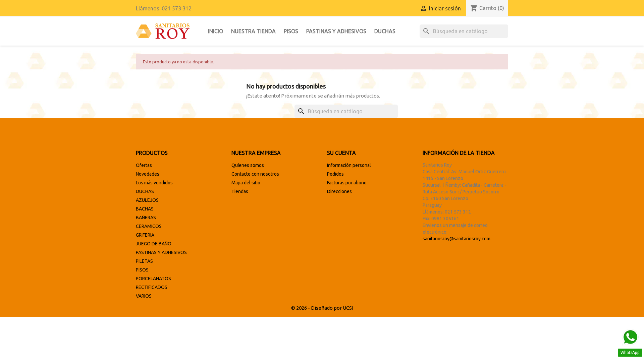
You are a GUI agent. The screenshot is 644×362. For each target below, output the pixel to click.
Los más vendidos (154, 182)
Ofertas (144, 165)
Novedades (147, 174)
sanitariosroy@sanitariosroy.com (456, 238)
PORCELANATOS (153, 278)
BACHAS (145, 209)
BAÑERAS (146, 217)
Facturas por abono (347, 182)
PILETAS (144, 261)
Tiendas (239, 191)
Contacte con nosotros (255, 174)
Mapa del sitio (245, 182)
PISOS (291, 31)
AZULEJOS (147, 200)
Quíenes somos (247, 165)
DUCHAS (384, 31)
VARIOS (144, 296)
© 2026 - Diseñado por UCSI (322, 308)
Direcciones (339, 191)
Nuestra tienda (253, 31)
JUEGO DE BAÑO (153, 243)
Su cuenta (341, 153)
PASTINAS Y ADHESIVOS (336, 31)
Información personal (349, 165)
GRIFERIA (145, 235)
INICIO (215, 31)
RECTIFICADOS (151, 287)
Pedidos (335, 174)
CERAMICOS (149, 226)
